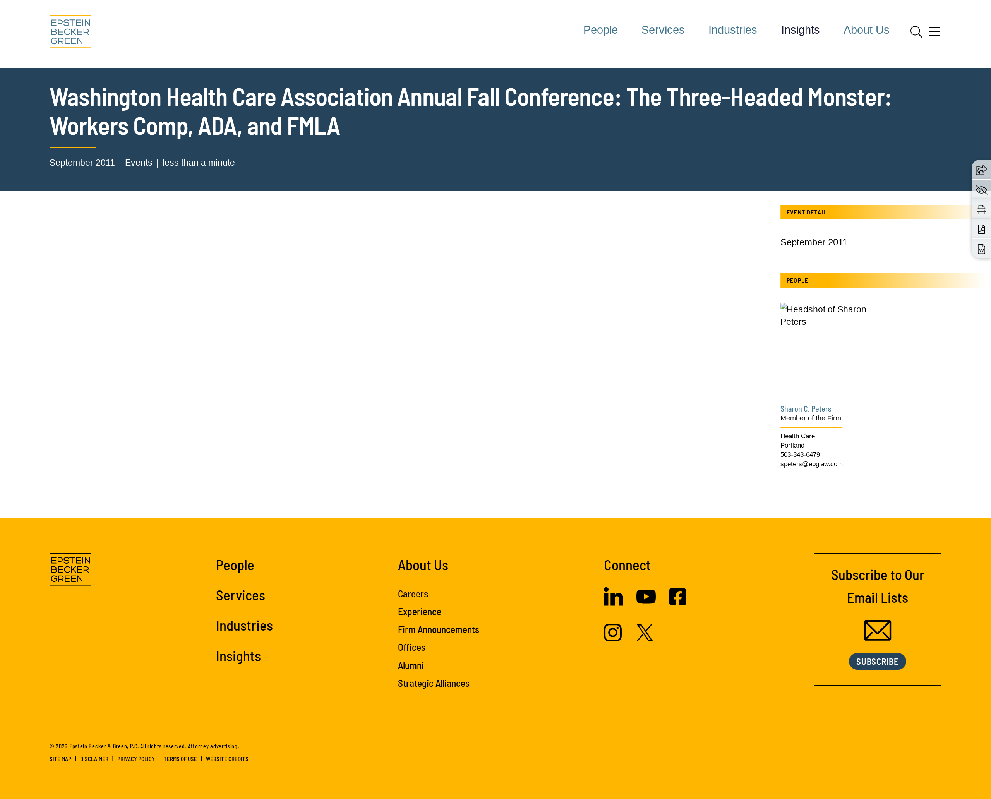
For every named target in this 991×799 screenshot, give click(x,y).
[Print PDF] (981, 228)
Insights (800, 30)
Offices (411, 647)
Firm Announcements (438, 629)
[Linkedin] (613, 603)
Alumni (411, 665)
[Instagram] (614, 638)
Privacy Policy (136, 758)
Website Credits (227, 758)
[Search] (916, 32)
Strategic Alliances (434, 683)
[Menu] (934, 34)
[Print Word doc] (981, 248)
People (600, 30)
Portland (792, 445)
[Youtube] (646, 603)
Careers (413, 593)
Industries (732, 30)
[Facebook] (677, 602)
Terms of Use (180, 758)
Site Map (60, 758)
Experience (419, 611)
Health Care (797, 436)
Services (663, 30)
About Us (867, 30)
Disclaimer (94, 758)
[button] (981, 169)
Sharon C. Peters (806, 408)
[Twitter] (645, 638)
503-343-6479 (800, 454)
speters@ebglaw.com (811, 464)
